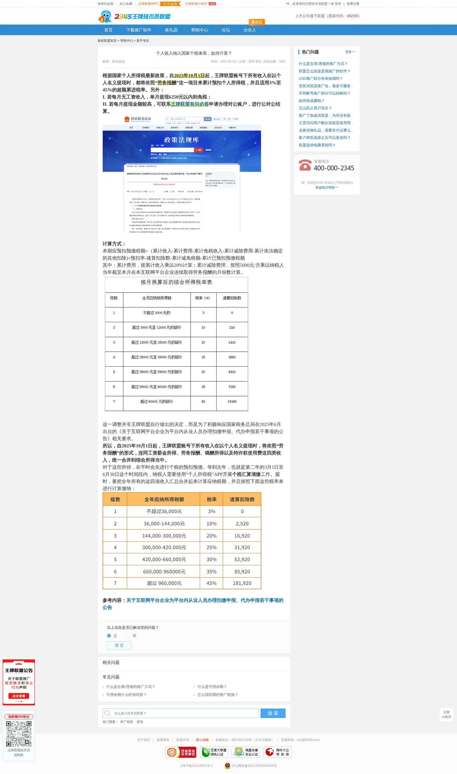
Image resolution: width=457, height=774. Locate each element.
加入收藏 (126, 4)
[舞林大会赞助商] (277, 752)
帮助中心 (199, 30)
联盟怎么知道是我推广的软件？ (325, 71)
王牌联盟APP (147, 4)
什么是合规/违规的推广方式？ (131, 687)
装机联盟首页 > (108, 41)
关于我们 (143, 740)
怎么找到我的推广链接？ (218, 695)
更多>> (350, 52)
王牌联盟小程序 (200, 4)
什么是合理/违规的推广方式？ (323, 64)
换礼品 (171, 30)
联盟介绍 (182, 740)
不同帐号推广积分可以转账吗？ (325, 93)
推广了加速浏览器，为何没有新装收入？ (332, 116)
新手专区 (142, 41)
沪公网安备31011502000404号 (254, 766)
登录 (338, 4)
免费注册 (353, 4)
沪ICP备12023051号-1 (196, 766)
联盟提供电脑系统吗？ (317, 145)
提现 (121, 61)
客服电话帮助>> (327, 187)
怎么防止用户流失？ (315, 108)
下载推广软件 (139, 30)
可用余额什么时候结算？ (126, 695)
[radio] (112, 636)
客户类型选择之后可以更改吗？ (325, 138)
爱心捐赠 (202, 740)
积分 (115, 61)
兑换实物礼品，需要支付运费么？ (326, 130)
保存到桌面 (105, 4)
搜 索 (273, 713)
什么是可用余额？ (212, 687)
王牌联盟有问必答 (190, 104)
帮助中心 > (128, 41)
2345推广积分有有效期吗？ (321, 79)
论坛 (226, 30)
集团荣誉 (163, 740)
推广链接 (126, 722)
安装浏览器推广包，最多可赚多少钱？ (330, 86)
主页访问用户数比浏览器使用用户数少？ (332, 123)
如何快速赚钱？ (312, 101)
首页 (108, 30)
